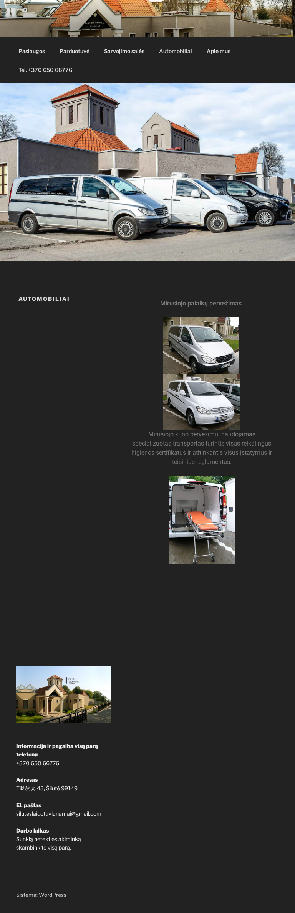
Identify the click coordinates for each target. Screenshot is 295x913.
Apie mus (218, 51)
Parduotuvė (74, 51)
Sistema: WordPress (41, 894)
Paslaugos (31, 51)
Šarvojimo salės (124, 51)
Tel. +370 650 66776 (45, 70)
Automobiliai (175, 51)
